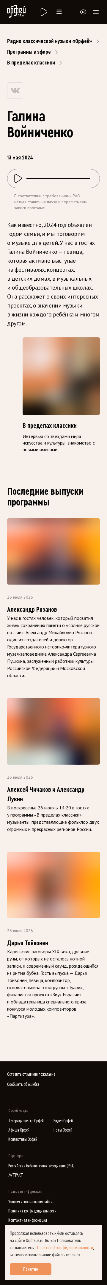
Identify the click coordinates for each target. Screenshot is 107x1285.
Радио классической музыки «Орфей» (49, 41)
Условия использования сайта (30, 1202)
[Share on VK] (15, 90)
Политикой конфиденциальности (65, 1247)
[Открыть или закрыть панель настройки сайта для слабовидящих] (83, 12)
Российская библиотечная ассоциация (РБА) (41, 1166)
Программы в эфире (29, 52)
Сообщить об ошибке (23, 1084)
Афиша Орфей (18, 1130)
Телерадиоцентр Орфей (26, 1121)
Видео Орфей (63, 1121)
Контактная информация (27, 1220)
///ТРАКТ (15, 1175)
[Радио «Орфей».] (43, 12)
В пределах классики (31, 63)
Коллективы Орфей (22, 1139)
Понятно (30, 1269)
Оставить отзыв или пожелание (31, 1074)
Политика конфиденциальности (32, 1211)
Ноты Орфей (63, 1130)
